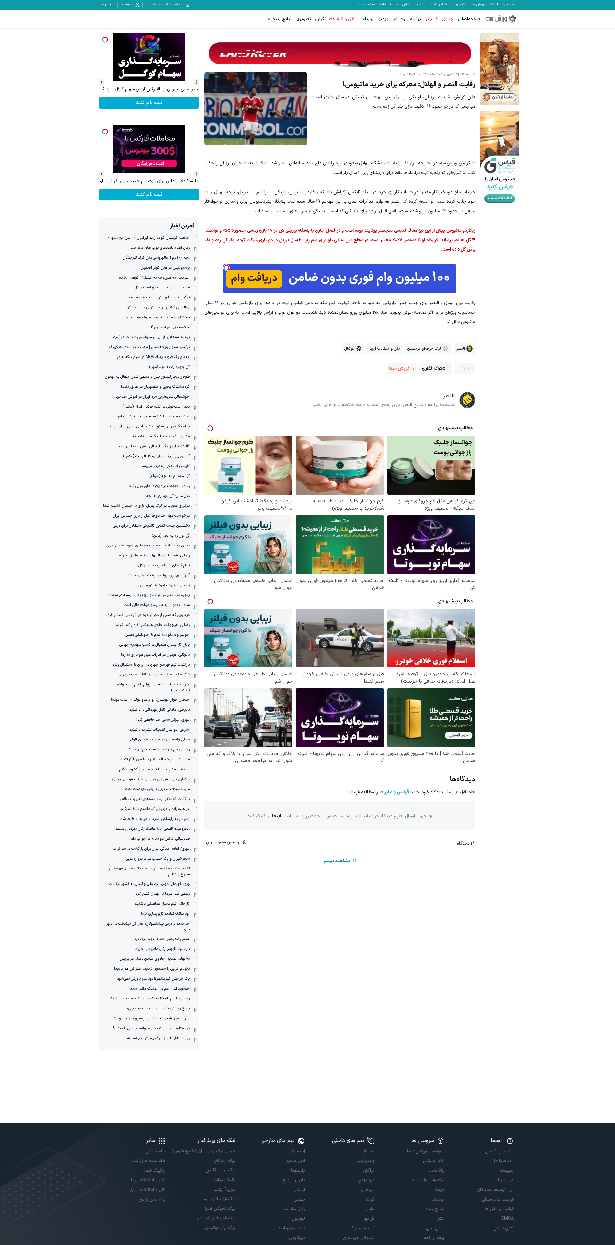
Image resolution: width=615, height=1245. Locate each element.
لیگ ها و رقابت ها (427, 1180)
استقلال (367, 1151)
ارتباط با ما (504, 1161)
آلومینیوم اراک (362, 1228)
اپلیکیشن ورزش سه (484, 4)
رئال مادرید (294, 1209)
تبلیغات (385, 4)
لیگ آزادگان (224, 1160)
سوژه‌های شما (366, 4)
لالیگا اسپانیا (224, 1179)
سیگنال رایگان (149, 103)
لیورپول (298, 1218)
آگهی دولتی (503, 1228)
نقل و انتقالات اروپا (148, 1180)
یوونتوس (297, 1237)
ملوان (369, 1209)
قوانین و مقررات (394, 792)
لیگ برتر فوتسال (220, 1228)
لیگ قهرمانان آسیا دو (216, 1218)
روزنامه (366, 19)
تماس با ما (403, 4)
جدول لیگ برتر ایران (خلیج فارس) (203, 1151)
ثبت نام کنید (149, 194)
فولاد (369, 1199)
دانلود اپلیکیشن (499, 1151)
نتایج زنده (282, 19)
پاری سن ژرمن (152, 1199)
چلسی (299, 1199)
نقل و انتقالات (342, 19)
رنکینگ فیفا (155, 1170)
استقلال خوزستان (358, 1237)
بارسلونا (298, 1170)
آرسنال (299, 1189)
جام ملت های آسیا (149, 1161)
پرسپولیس (365, 1161)
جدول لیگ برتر (439, 19)
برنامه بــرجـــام (407, 19)
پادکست (420, 4)
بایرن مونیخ (294, 1180)
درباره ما (506, 1180)
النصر (283, 163)
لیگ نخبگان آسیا (220, 1208)
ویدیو (383, 19)
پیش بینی (509, 4)
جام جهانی (155, 1151)
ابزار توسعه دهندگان (495, 1189)
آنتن (440, 1218)
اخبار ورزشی (439, 4)
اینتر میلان (295, 1161)
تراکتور (368, 1170)
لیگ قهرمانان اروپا (218, 1199)
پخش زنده (459, 4)
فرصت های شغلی (497, 1199)
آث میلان (296, 1151)
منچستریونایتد (291, 1228)
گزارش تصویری (310, 19)
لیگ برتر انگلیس (220, 1170)
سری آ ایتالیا (224, 1189)
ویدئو (439, 1189)
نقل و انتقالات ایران (148, 1189)
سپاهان (367, 1189)
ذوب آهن (366, 1180)
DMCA (507, 1218)
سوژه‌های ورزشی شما (425, 1151)
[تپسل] (226, 267)
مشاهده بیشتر (337, 861)
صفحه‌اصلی (469, 19)
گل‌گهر (369, 1218)
